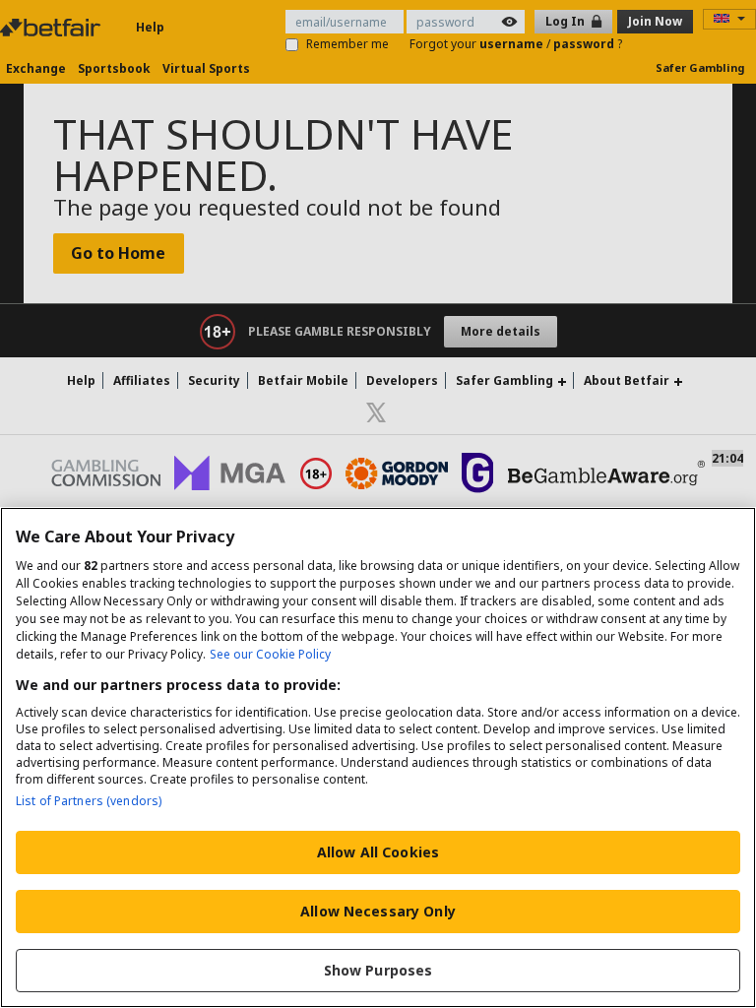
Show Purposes (378, 970)
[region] (378, 757)
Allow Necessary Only (378, 911)
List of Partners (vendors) (88, 800)
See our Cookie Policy (270, 654)
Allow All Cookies (378, 852)
